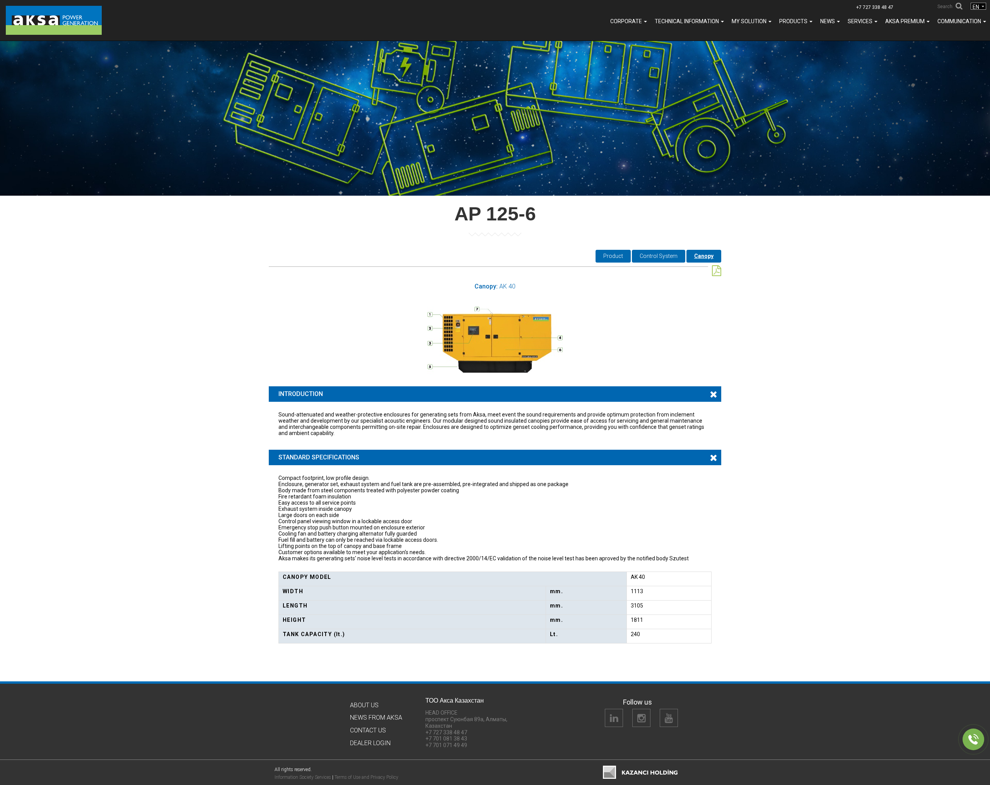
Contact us (368, 730)
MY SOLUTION (750, 21)
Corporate (626, 21)
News (828, 21)
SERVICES (861, 21)
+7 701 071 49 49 (446, 745)
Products (794, 21)
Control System (659, 256)
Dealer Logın (370, 743)
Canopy (703, 256)
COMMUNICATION (959, 21)
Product (613, 256)
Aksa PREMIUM (905, 21)
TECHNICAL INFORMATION (687, 21)
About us (364, 705)
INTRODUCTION (300, 394)
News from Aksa (376, 717)
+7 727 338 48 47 (874, 7)
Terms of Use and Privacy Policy (366, 777)
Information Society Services (303, 777)
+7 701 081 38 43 (446, 739)
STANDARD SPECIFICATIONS (318, 457)
